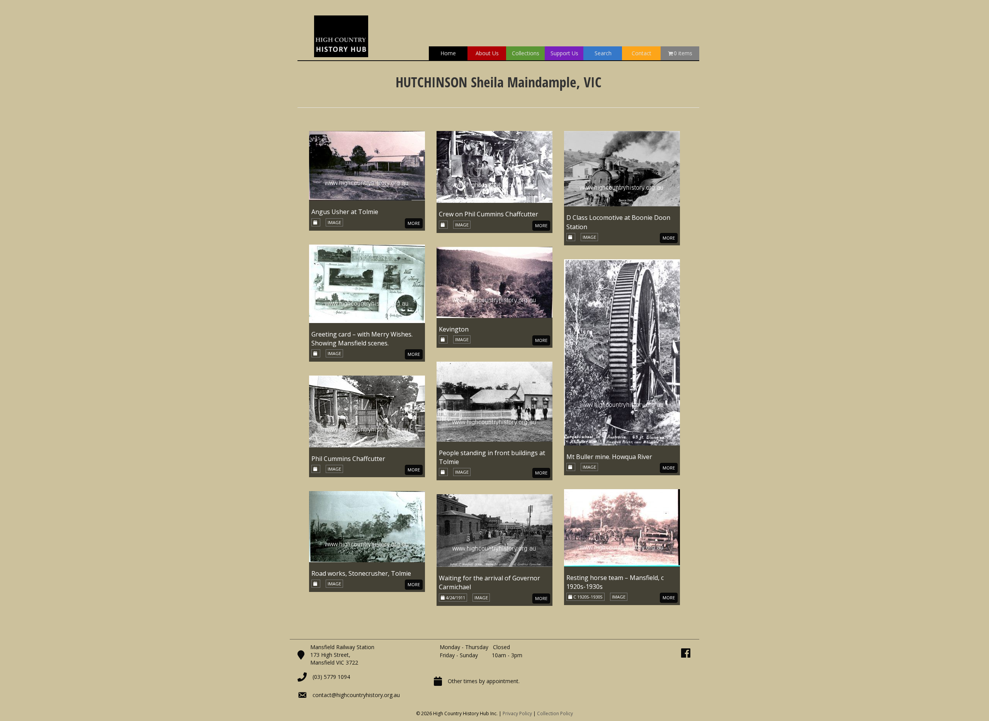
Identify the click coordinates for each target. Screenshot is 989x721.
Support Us (564, 53)
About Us (487, 53)
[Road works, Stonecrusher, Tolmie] (367, 526)
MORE (414, 223)
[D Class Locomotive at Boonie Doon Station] (622, 168)
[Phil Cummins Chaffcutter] (367, 411)
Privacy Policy (517, 713)
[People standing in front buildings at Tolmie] (494, 401)
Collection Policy (555, 713)
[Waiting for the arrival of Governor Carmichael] (494, 530)
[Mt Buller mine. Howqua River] (622, 351)
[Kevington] (494, 281)
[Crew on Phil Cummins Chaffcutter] (494, 166)
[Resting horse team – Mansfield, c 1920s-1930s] (622, 527)
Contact (641, 53)
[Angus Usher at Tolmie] (367, 165)
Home (448, 53)
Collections (525, 53)
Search (603, 53)
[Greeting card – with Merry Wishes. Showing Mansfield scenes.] (367, 283)
